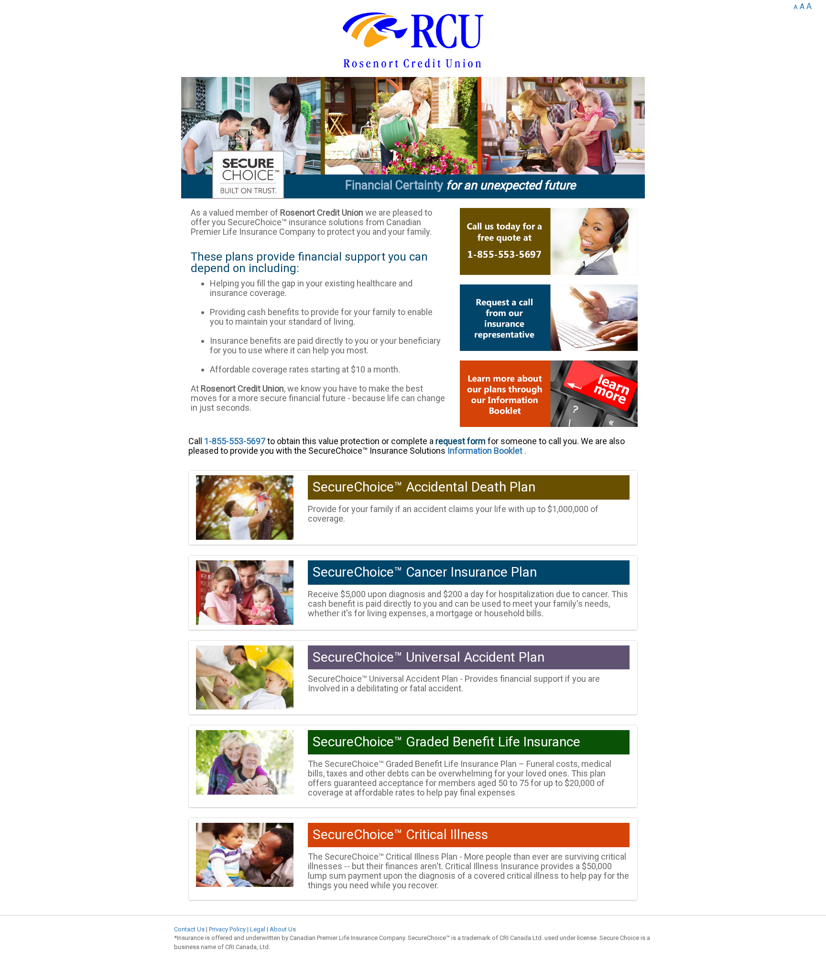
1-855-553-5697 (234, 441)
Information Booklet (484, 451)
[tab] (413, 507)
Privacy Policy (227, 929)
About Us (283, 929)
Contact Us (189, 929)
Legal (257, 929)
